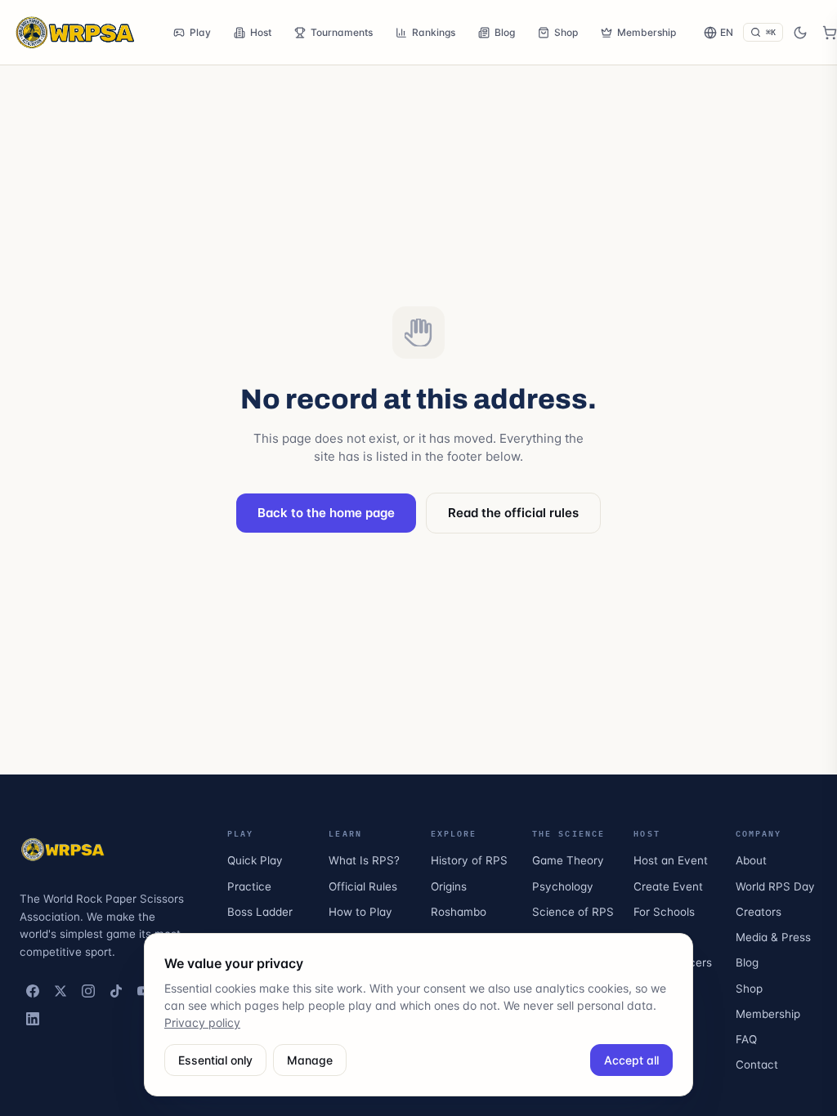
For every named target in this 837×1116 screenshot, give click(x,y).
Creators (758, 911)
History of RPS (469, 860)
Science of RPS (573, 911)
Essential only (215, 1060)
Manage (310, 1060)
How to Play (360, 911)
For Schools (664, 911)
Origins (449, 886)
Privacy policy (202, 1022)
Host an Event (670, 860)
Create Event (668, 886)
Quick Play (255, 860)
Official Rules (363, 886)
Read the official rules (513, 512)
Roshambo (458, 911)
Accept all (631, 1060)
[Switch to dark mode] (800, 32)
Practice (249, 886)
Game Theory (568, 860)
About (751, 860)
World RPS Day (775, 886)
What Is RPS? (364, 860)
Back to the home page (326, 512)
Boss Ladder (260, 911)
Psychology (562, 886)
